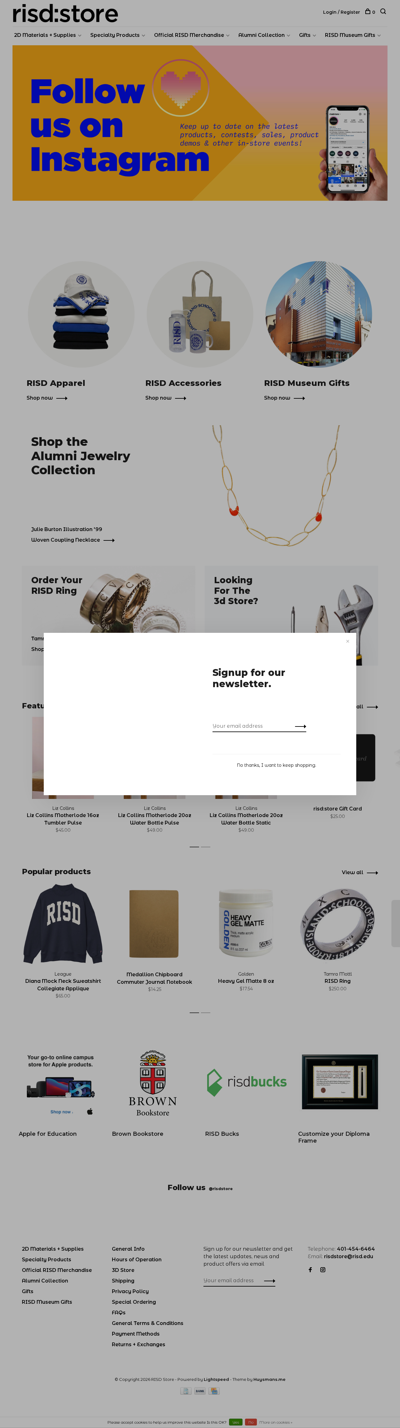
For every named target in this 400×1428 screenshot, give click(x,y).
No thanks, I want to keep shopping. (276, 765)
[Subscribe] (299, 726)
